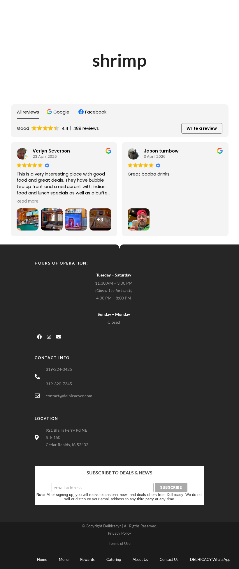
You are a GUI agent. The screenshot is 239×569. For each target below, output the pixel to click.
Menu (63, 559)
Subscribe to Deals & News (119, 472)
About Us (140, 559)
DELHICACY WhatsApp (210, 559)
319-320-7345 (59, 383)
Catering (113, 559)
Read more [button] (27, 201)
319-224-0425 (59, 369)
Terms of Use (120, 543)
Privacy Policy (119, 533)
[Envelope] (58, 336)
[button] (59, 111)
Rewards (87, 559)
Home (42, 559)
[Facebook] (39, 336)
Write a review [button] (202, 128)
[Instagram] (49, 336)
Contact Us (169, 559)
